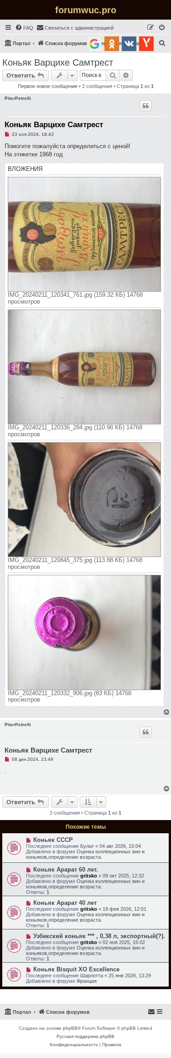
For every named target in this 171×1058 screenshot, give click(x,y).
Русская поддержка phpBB (85, 1036)
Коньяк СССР (53, 839)
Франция (87, 981)
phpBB (70, 1028)
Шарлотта (91, 975)
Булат (87, 846)
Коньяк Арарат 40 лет (65, 902)
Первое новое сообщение (48, 86)
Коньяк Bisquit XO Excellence (76, 969)
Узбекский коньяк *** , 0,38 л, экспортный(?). (99, 936)
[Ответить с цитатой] (145, 105)
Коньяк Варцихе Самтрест (57, 62)
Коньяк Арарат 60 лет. (65, 869)
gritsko (88, 875)
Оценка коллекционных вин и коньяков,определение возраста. (85, 854)
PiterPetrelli (18, 98)
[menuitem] (24, 27)
